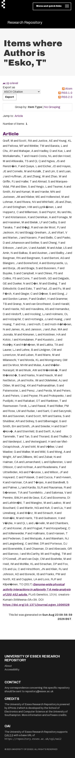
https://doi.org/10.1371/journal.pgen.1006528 (36, 604)
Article (19, 115)
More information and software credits (44, 715)
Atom (68, 88)
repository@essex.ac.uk (39, 691)
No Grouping (52, 107)
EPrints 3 (13, 708)
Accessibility (12, 669)
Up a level (12, 83)
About (8, 666)
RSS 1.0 (66, 92)
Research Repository (24, 22)
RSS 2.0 (66, 97)
